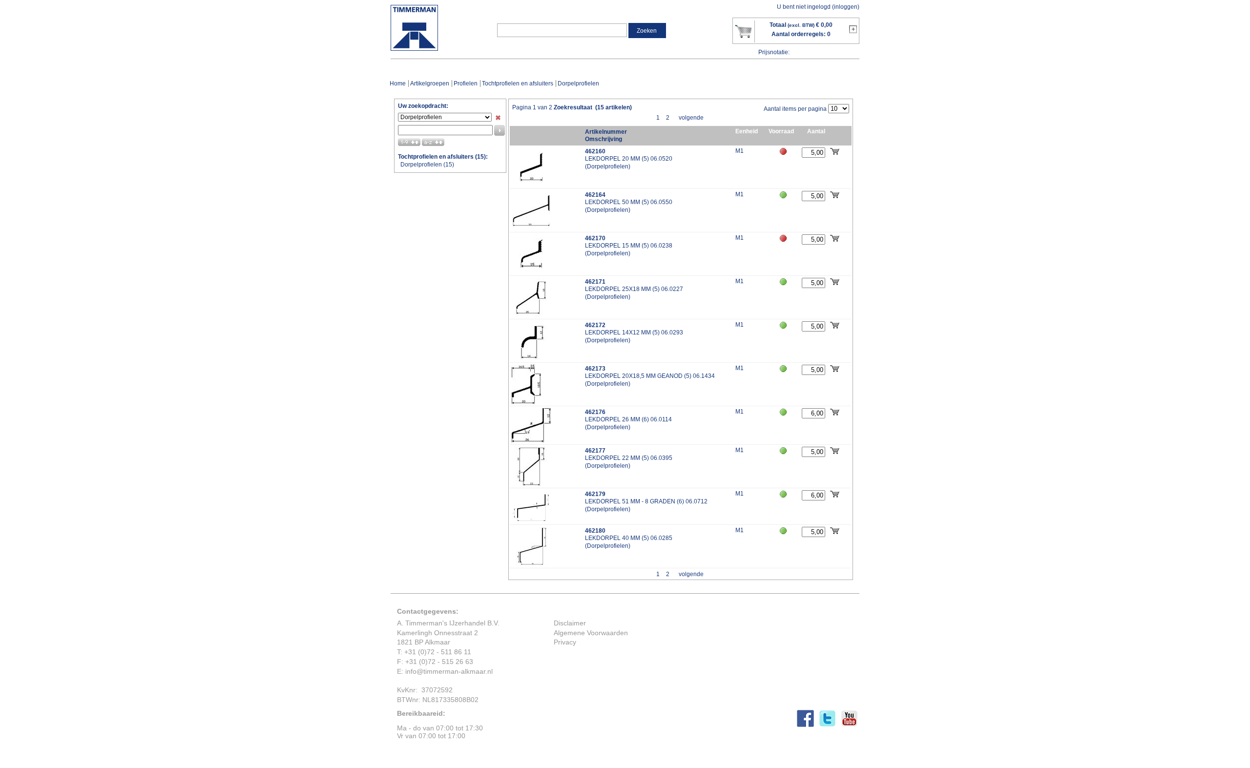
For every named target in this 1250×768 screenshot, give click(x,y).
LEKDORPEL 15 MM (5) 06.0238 (628, 245)
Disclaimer (570, 623)
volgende (691, 117)
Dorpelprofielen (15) (427, 164)
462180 (595, 530)
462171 (595, 281)
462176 (595, 412)
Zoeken (647, 30)
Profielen (466, 83)
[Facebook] (808, 724)
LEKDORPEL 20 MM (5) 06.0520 (628, 158)
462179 (595, 494)
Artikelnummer (606, 131)
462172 (595, 325)
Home (398, 83)
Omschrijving (603, 139)
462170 (595, 238)
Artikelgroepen (429, 83)
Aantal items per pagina (795, 108)
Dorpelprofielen (607, 166)
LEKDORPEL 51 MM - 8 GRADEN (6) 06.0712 (646, 501)
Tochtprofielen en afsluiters (517, 83)
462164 (595, 194)
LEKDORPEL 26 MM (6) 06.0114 (628, 419)
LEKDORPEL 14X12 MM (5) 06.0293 (634, 332)
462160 (595, 151)
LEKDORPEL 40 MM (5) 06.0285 (628, 538)
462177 (595, 450)
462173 (595, 368)
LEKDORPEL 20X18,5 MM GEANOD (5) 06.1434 (650, 376)
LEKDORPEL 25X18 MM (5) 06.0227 (634, 289)
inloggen (845, 6)
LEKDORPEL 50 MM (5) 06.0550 (628, 202)
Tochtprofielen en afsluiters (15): (443, 156)
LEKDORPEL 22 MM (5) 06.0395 (628, 458)
